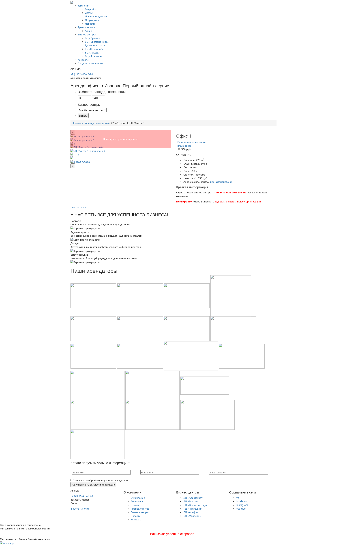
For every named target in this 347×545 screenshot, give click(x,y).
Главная (78, 123)
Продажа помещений (90, 63)
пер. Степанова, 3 (221, 181)
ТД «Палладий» (192, 508)
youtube (241, 508)
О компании (138, 497)
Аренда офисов (140, 508)
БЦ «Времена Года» (97, 41)
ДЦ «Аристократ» (193, 497)
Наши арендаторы (96, 16)
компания (83, 5)
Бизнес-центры (87, 34)
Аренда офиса (86, 27)
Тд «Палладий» (94, 49)
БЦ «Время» (92, 38)
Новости (90, 23)
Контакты (83, 59)
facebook (241, 501)
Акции (88, 31)
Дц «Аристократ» (95, 45)
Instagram (242, 505)
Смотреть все (78, 207)
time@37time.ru (79, 508)
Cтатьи (89, 12)
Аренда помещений (97, 123)
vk (237, 497)
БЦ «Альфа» (92, 52)
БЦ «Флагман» (93, 56)
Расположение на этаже (191, 142)
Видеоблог (91, 9)
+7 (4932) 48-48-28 (81, 74)
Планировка (183, 145)
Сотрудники (92, 20)
